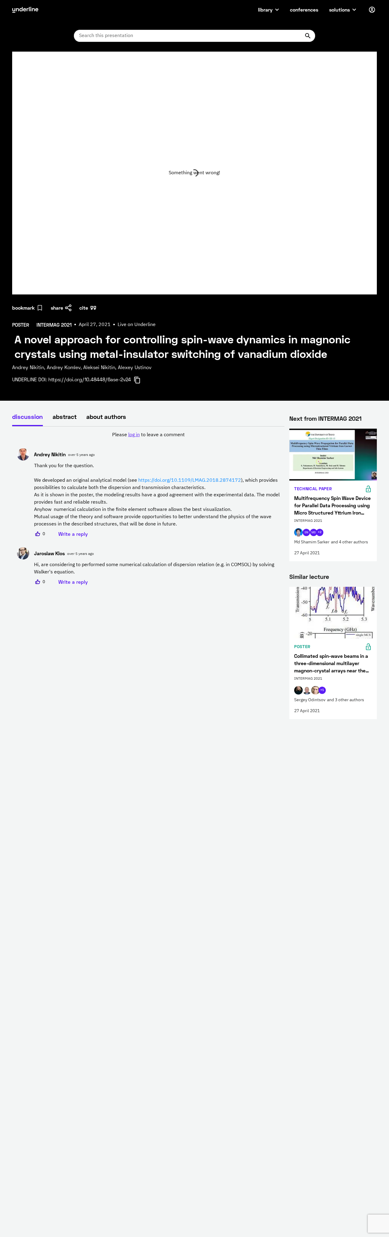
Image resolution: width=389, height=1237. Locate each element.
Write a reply (73, 534)
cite (83, 308)
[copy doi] (140, 380)
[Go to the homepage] (25, 10)
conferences (304, 9)
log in (134, 435)
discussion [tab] (27, 416)
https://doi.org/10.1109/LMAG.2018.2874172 (189, 480)
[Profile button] (372, 10)
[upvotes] (37, 534)
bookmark (23, 308)
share (57, 308)
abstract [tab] (65, 416)
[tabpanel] (148, 508)
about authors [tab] (106, 416)
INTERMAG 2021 (340, 418)
